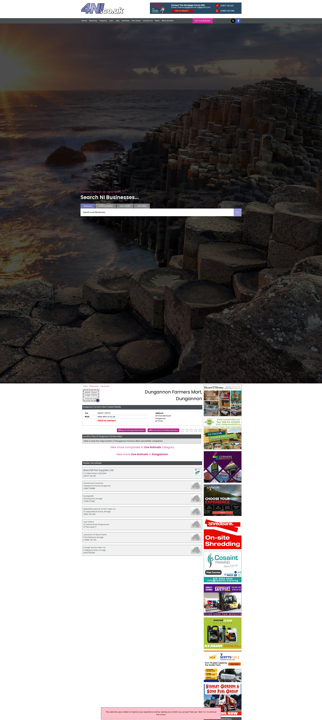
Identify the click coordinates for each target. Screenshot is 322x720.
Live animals (104, 386)
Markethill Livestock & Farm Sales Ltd (99, 509)
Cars (111, 20)
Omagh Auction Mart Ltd (94, 547)
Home (84, 20)
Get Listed (136, 20)
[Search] (238, 212)
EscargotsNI (88, 496)
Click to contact (107, 420)
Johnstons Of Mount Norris (95, 534)
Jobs (117, 20)
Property (103, 20)
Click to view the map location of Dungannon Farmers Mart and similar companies (123, 441)
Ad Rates (125, 20)
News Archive (167, 20)
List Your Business (202, 20)
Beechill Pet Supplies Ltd (98, 470)
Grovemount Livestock (93, 483)
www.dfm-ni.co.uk (106, 416)
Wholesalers (93, 386)
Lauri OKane (88, 522)
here (205, 712)
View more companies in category (142, 447)
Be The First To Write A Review (164, 430)
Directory (93, 20)
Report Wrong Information (132, 430)
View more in (142, 454)
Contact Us (148, 20)
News (157, 20)
